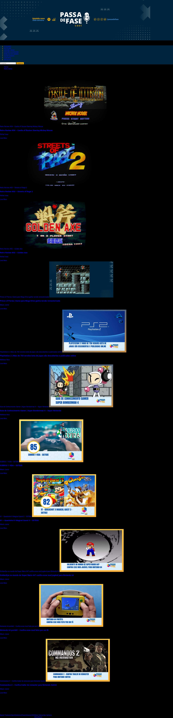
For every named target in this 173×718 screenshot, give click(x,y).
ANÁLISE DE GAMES (11, 54)
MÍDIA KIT (7, 60)
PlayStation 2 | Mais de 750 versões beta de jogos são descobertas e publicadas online (31, 352)
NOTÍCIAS (7, 48)
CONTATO (7, 58)
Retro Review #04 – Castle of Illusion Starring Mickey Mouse (21, 126)
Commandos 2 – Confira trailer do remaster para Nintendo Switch (22, 681)
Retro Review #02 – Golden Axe (11, 249)
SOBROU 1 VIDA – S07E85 (9, 462)
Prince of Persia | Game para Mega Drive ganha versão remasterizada (24, 297)
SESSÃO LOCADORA (11, 52)
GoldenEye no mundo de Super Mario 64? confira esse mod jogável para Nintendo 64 (29, 571)
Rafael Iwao (4, 134)
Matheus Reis (5, 360)
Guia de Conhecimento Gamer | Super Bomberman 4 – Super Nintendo (24, 407)
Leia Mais (3, 138)
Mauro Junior (5, 305)
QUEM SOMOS (9, 56)
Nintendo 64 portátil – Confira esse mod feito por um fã (19, 626)
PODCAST (7, 46)
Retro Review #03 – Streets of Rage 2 (13, 188)
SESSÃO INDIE (9, 50)
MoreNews (38, 717)
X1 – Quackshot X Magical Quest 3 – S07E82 (16, 516)
